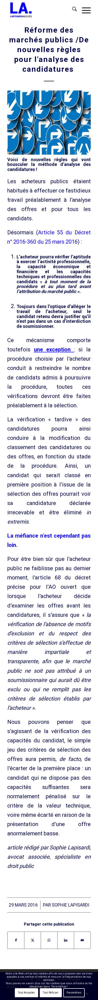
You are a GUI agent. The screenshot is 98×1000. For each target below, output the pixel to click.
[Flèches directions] (49, 122)
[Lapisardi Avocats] (40, 10)
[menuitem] (72, 10)
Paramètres (74, 992)
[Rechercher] (72, 10)
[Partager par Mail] (82, 940)
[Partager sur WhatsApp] (49, 940)
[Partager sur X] (32, 940)
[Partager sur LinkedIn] (66, 940)
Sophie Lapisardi (70, 905)
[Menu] (84, 10)
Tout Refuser (51, 992)
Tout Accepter (26, 992)
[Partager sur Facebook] (16, 940)
